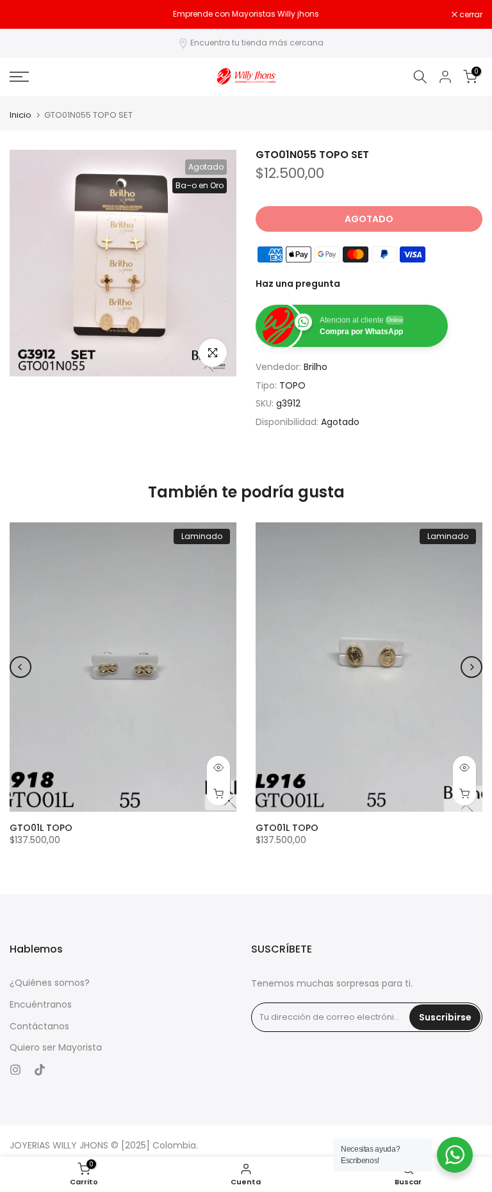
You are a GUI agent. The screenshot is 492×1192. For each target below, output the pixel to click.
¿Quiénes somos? (50, 983)
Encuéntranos (41, 1005)
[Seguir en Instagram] (15, 1069)
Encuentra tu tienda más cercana (257, 42)
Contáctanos (39, 1026)
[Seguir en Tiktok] (39, 1069)
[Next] (471, 667)
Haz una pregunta (298, 283)
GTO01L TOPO (41, 827)
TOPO (292, 385)
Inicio (20, 115)
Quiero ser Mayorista (56, 1048)
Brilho (315, 366)
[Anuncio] (246, 14)
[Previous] (20, 667)
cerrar (27, 15)
